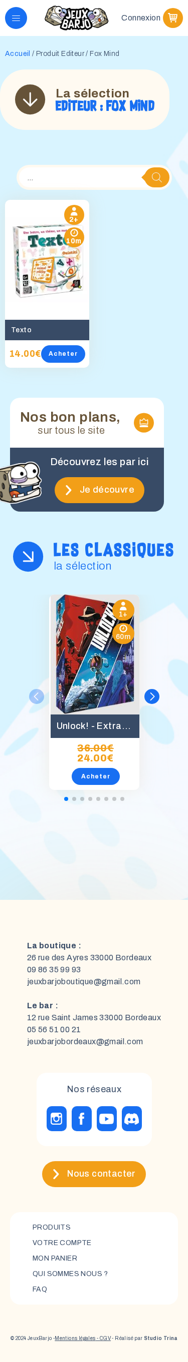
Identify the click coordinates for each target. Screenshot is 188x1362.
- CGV (103, 1338)
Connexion (140, 17)
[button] (151, 696)
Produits (52, 1227)
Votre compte (62, 1243)
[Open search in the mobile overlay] (94, 177)
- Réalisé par (144, 1338)
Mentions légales (75, 1338)
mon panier (55, 1258)
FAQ (40, 1289)
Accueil (18, 53)
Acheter (63, 353)
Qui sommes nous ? (70, 1274)
